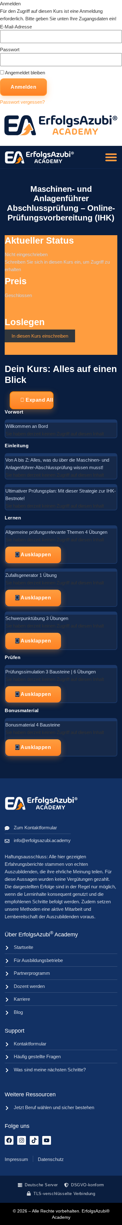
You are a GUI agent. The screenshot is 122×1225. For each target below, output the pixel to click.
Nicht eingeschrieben (26, 254)
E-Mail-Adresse (16, 26)
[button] (111, 157)
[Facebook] (9, 1140)
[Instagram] (21, 1140)
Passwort (9, 49)
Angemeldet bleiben (24, 72)
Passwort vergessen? (22, 102)
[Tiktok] (34, 1140)
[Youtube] (46, 1140)
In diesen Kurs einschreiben (40, 336)
